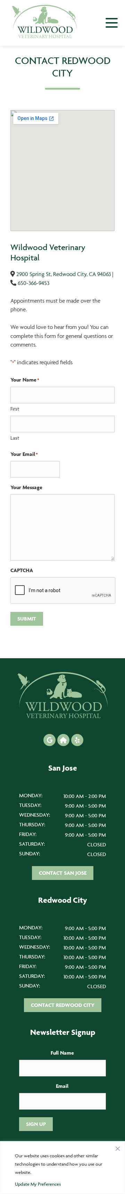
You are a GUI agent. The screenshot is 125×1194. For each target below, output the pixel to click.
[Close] (118, 1147)
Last (14, 438)
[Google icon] (49, 740)
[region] (62, 1167)
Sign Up (36, 1124)
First (14, 409)
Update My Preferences (38, 1184)
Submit (26, 618)
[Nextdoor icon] (63, 740)
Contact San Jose (62, 873)
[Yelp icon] (77, 740)
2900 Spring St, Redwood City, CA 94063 (63, 273)
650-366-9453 (33, 282)
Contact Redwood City (62, 1005)
